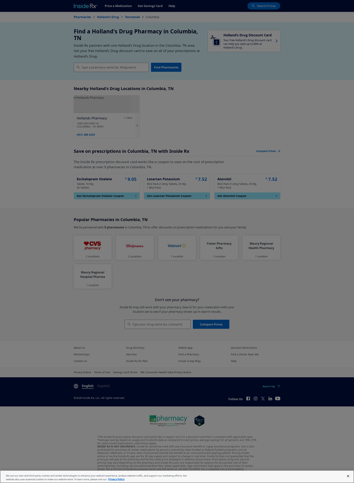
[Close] (348, 476)
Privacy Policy (116, 479)
